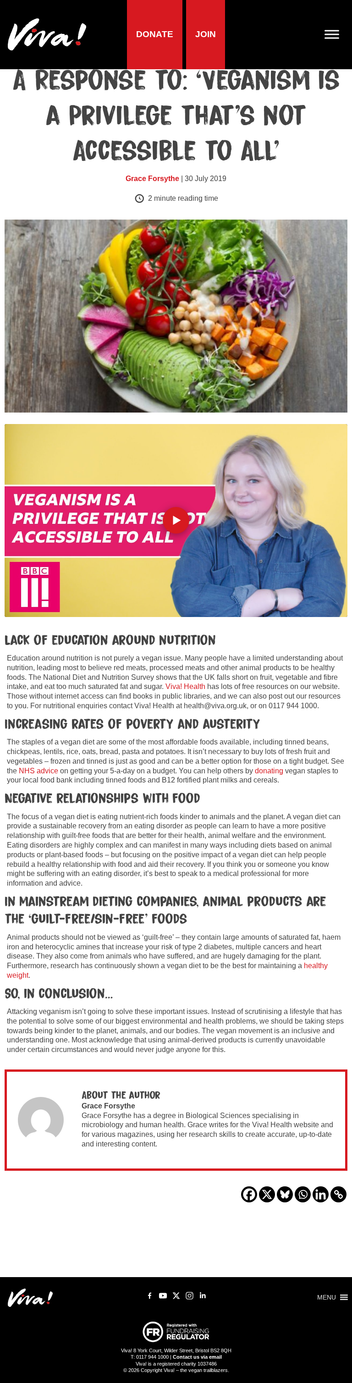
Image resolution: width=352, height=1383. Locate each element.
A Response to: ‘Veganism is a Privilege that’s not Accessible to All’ (176, 116)
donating (269, 771)
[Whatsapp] (303, 1194)
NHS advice (38, 771)
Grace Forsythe (152, 178)
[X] (267, 1194)
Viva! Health (185, 686)
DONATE (154, 34)
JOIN (205, 34)
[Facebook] (249, 1194)
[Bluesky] (285, 1194)
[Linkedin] (321, 1194)
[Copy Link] (338, 1194)
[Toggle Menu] (335, 34)
